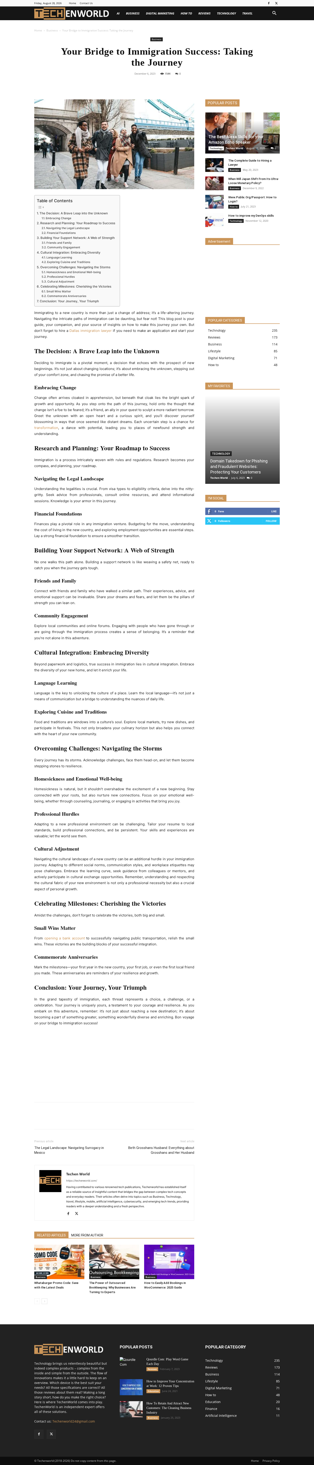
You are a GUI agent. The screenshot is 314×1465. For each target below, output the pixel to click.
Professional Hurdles (61, 276)
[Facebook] (268, 3)
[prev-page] (37, 1301)
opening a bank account (64, 938)
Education (153, 1391)
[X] (276, 3)
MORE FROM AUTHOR (87, 1235)
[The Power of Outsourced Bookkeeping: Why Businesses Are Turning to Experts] (114, 1262)
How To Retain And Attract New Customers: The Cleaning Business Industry (168, 1408)
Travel (247, 13)
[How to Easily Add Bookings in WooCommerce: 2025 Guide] (169, 1262)
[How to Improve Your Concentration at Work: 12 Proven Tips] (131, 1387)
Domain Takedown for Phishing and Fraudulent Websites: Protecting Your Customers (239, 466)
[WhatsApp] (172, 84)
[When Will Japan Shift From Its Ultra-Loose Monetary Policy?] (214, 183)
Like (274, 511)
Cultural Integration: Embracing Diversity (70, 252)
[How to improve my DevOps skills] (214, 220)
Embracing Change (58, 218)
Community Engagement (63, 247)
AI (118, 13)
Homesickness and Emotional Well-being (73, 272)
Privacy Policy (271, 1461)
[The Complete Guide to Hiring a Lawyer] (214, 165)
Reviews (204, 13)
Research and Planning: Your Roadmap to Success (77, 223)
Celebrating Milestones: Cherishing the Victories (75, 286)
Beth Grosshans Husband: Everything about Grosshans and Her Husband (161, 1150)
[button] (274, 13)
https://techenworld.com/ (81, 1180)
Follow (271, 521)
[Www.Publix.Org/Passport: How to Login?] (214, 202)
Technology (226, 13)
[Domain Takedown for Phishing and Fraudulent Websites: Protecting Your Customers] (242, 439)
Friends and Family (58, 242)
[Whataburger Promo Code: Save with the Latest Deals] (59, 1262)
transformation (46, 428)
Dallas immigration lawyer (90, 330)
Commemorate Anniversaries (66, 296)
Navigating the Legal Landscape (67, 228)
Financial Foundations (61, 233)
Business (133, 13)
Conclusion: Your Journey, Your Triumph (69, 301)
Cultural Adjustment (60, 281)
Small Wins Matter (58, 291)
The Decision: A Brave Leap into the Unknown (74, 213)
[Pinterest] (162, 84)
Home (72, 3)
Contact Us (86, 3)
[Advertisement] (114, 1064)
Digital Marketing (160, 13)
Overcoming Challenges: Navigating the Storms (75, 267)
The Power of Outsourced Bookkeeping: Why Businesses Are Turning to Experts (112, 1287)
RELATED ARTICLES (51, 1235)
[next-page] (44, 1301)
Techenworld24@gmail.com (73, 1421)
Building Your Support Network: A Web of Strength (77, 238)
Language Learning (59, 257)
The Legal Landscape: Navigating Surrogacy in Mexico (69, 1150)
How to (186, 13)
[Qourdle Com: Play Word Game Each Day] (131, 1365)
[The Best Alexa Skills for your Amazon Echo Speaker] (242, 133)
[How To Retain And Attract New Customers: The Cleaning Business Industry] (131, 1409)
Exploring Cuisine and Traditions (68, 262)
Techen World (78, 1174)
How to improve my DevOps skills (251, 215)
